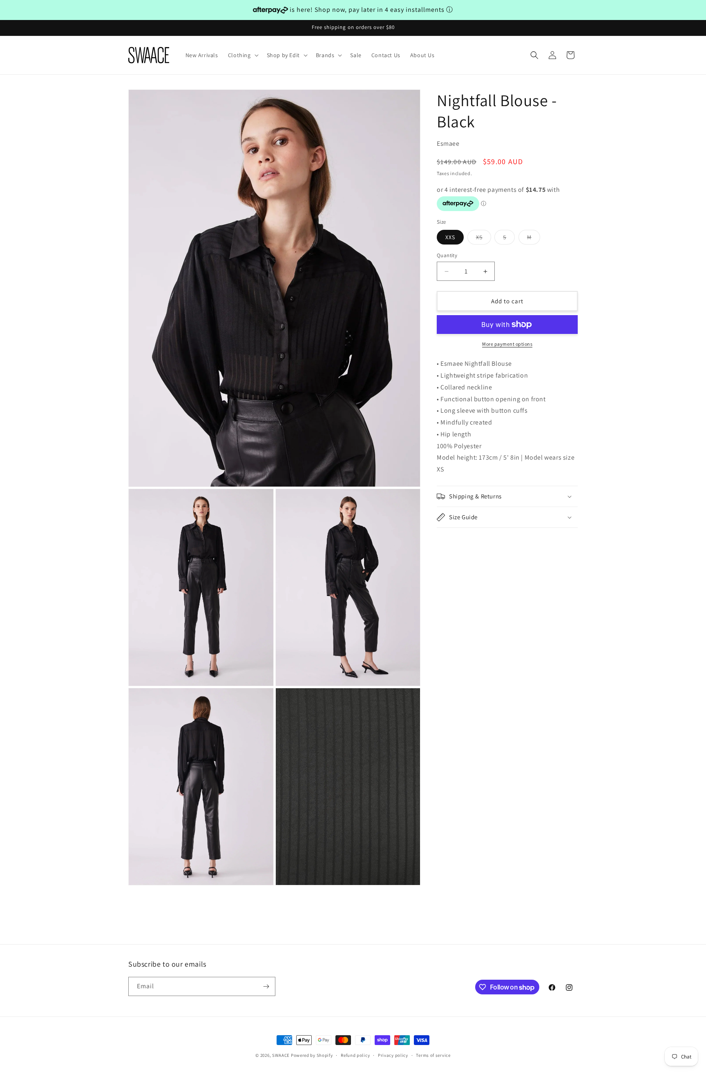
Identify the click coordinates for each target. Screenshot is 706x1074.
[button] (242, 55)
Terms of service (433, 1055)
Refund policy (355, 1055)
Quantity (447, 255)
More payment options (507, 344)
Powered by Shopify (312, 1055)
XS (483, 239)
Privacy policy (393, 1055)
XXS (450, 237)
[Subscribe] (266, 986)
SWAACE (281, 1055)
